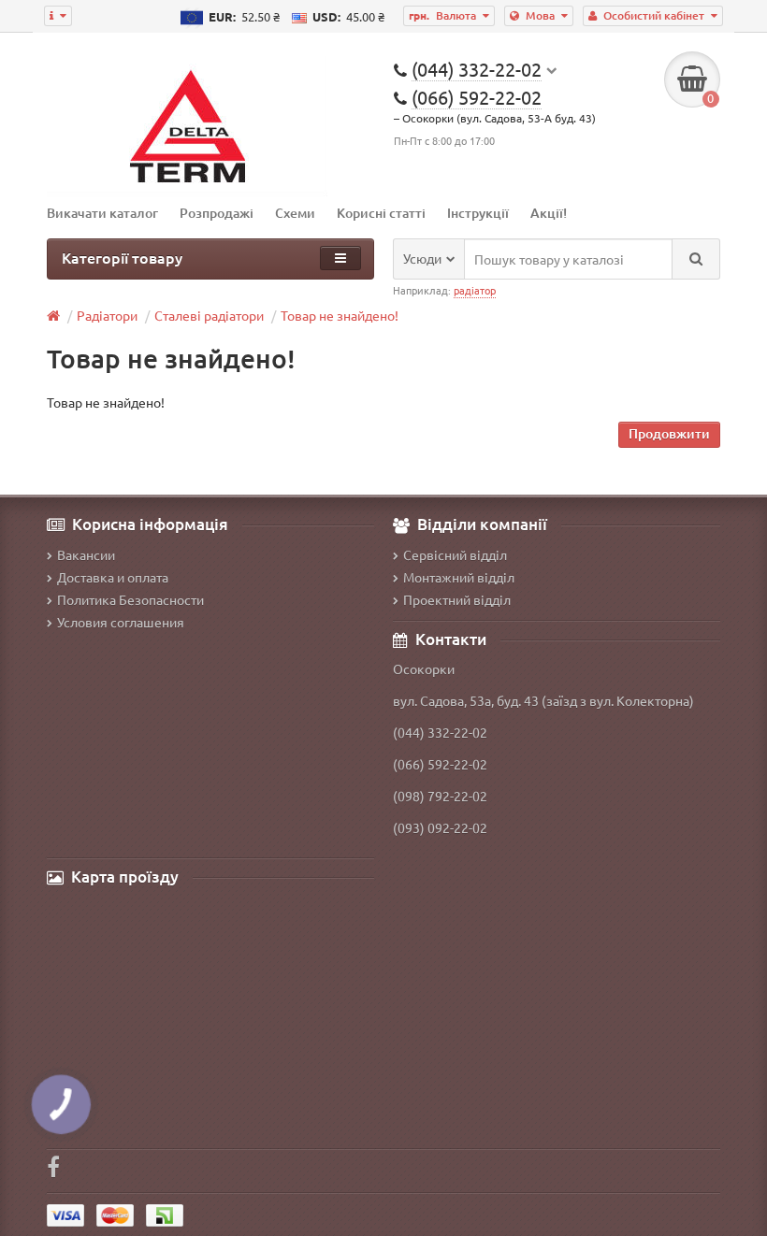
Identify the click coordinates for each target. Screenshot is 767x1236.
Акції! (548, 213)
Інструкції (478, 213)
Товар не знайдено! (339, 315)
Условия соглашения (120, 621)
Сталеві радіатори (209, 315)
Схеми (295, 213)
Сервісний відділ (455, 554)
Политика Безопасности (130, 599)
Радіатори (107, 315)
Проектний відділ (457, 599)
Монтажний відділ (458, 576)
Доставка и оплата (112, 576)
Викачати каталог (102, 213)
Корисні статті (381, 213)
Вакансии (86, 554)
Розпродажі (216, 213)
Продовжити (669, 433)
